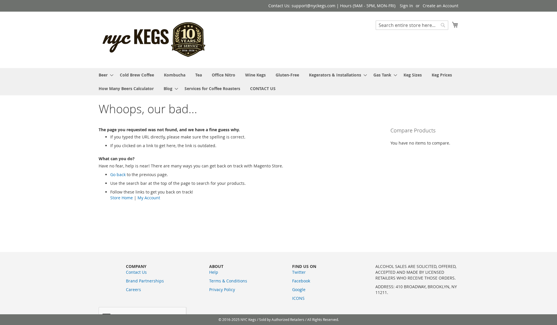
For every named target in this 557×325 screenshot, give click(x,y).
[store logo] (155, 39)
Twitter (299, 272)
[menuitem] (104, 75)
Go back (118, 174)
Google (298, 289)
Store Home (121, 197)
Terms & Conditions (228, 281)
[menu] (278, 81)
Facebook (301, 281)
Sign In (406, 5)
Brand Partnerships (145, 281)
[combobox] (412, 25)
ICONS (298, 298)
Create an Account (440, 5)
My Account (149, 197)
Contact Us (136, 272)
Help (213, 272)
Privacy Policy (222, 289)
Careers (133, 289)
